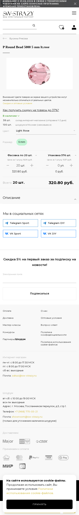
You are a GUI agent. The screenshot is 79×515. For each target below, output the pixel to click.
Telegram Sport (19, 222)
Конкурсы (9, 332)
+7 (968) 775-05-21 (26, 411)
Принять (39, 504)
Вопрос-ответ (49, 325)
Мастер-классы (12, 325)
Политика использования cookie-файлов (56, 343)
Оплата (7, 310)
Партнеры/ (14, 339)
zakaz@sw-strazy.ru (24, 375)
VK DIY (52, 233)
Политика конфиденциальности (54, 333)
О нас (44, 310)
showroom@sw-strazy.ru (27, 416)
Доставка (8, 317)
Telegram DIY (56, 222)
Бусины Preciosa (19, 38)
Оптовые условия (51, 317)
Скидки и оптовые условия (17, 103)
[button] (46, 131)
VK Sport (15, 233)
